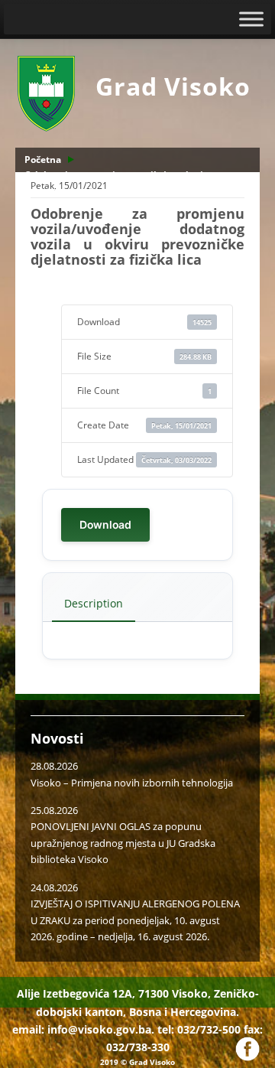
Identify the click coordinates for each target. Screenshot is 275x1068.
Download (105, 524)
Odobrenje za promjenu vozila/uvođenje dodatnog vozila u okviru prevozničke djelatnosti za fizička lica (135, 190)
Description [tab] (93, 603)
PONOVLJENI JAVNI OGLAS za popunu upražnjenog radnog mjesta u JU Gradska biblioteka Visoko (123, 842)
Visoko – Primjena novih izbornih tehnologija (132, 783)
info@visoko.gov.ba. (100, 1029)
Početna (42, 159)
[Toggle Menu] (251, 18)
